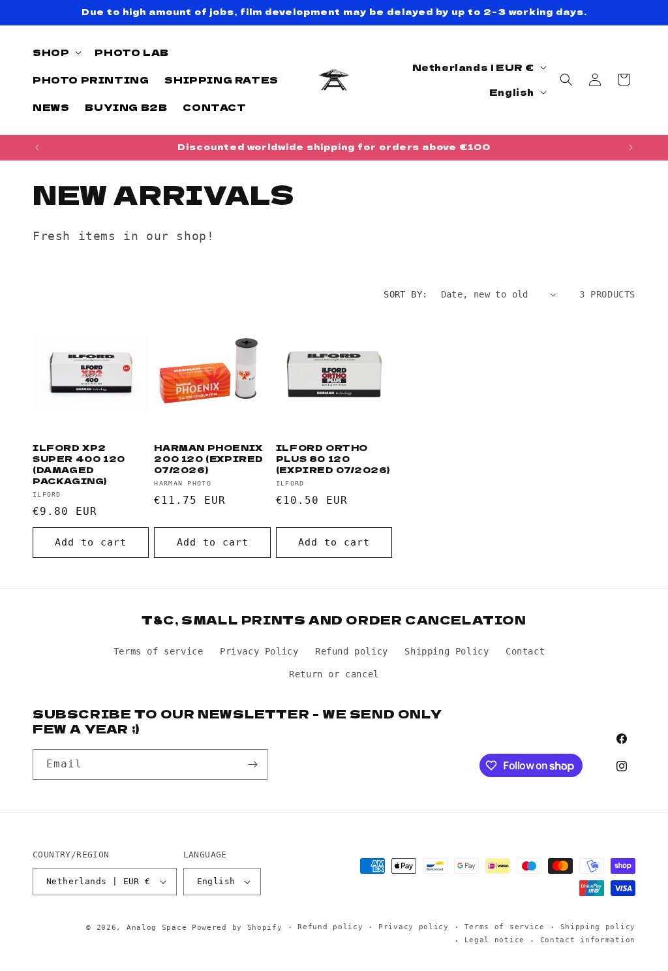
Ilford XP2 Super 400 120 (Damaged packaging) (79, 464)
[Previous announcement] (37, 147)
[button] (56, 52)
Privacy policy (413, 927)
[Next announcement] (630, 147)
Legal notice (494, 940)
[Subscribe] (252, 764)
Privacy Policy (259, 651)
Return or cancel (334, 674)
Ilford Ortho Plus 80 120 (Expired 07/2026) (333, 459)
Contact (525, 651)
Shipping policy (598, 927)
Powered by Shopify (237, 927)
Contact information (587, 940)
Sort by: (405, 294)
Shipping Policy (446, 651)
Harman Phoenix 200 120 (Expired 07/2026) (209, 459)
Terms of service (159, 651)
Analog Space (157, 927)
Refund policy (351, 651)
